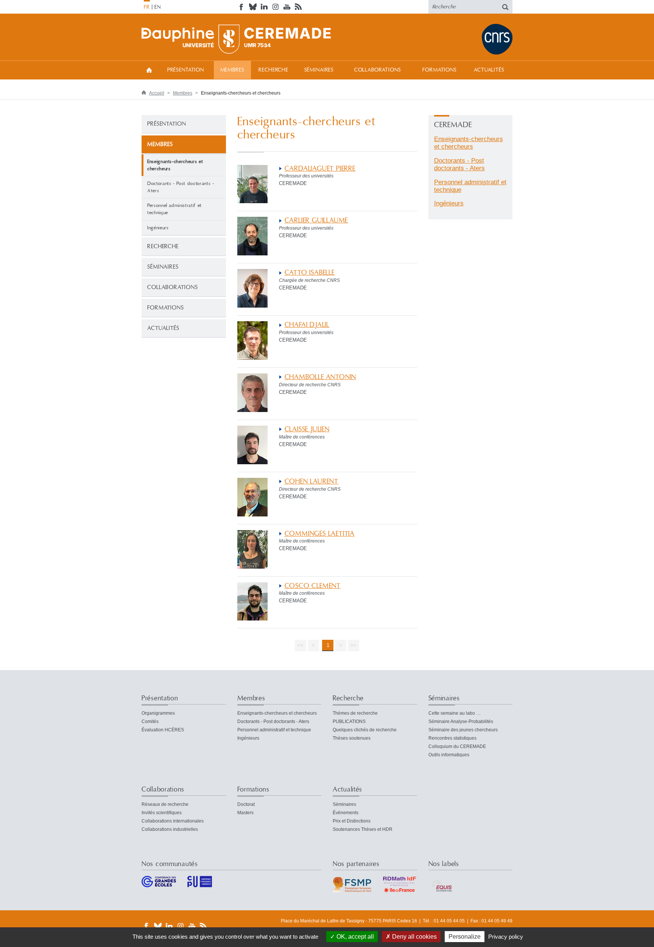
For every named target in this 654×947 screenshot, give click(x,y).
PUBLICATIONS (349, 721)
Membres (232, 70)
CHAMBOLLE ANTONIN (321, 377)
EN (157, 7)
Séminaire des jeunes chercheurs (463, 729)
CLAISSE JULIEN (307, 429)
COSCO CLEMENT (313, 586)
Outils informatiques (448, 754)
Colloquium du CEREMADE (457, 746)
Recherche (273, 70)
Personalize (464, 936)
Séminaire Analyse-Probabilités (460, 721)
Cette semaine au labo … (454, 713)
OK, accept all (354, 936)
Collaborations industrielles (170, 829)
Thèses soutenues (352, 738)
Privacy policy (505, 936)
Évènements (345, 812)
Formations (439, 70)
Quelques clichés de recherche (365, 729)
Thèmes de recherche (355, 713)
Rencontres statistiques (452, 738)
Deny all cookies (414, 936)
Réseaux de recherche (165, 804)
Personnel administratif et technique (174, 209)
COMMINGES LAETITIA (320, 533)
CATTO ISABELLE (310, 272)
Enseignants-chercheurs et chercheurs (468, 142)
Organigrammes (158, 713)
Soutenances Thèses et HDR (362, 829)
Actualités (489, 70)
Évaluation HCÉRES (163, 729)
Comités (150, 721)
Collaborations (377, 70)
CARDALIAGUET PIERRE (320, 168)
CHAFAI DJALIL (307, 324)
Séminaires (319, 70)
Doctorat (246, 804)
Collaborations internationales (173, 821)
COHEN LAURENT (312, 481)
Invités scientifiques (162, 812)
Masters (245, 812)
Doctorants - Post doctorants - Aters (180, 187)
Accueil (149, 70)
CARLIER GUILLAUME (316, 220)
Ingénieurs (158, 228)
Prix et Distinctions (352, 821)
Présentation (185, 70)
